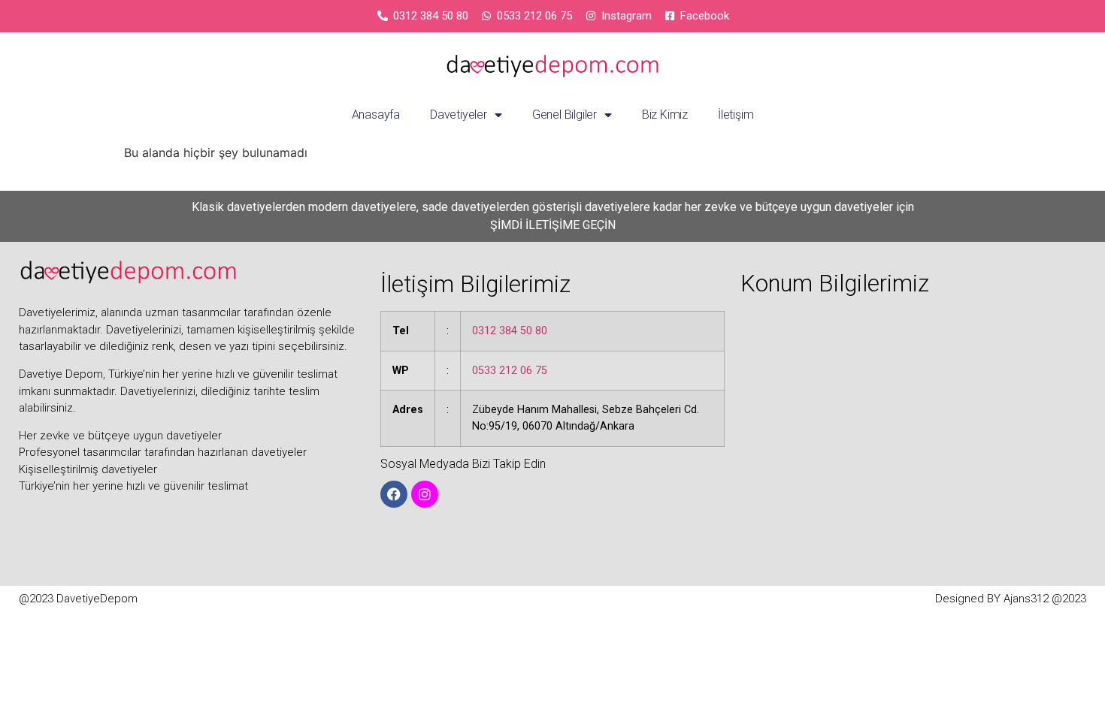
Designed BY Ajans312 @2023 (1010, 598)
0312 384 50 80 (509, 330)
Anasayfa (376, 114)
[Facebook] (393, 494)
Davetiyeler (458, 114)
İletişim (735, 114)
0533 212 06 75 (509, 370)
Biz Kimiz (665, 114)
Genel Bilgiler (564, 114)
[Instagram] (424, 494)
